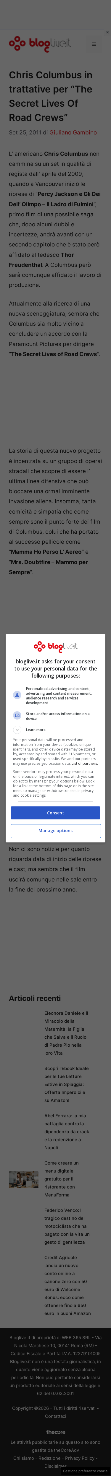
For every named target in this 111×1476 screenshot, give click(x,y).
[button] (55, 730)
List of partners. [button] (85, 763)
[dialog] (56, 738)
